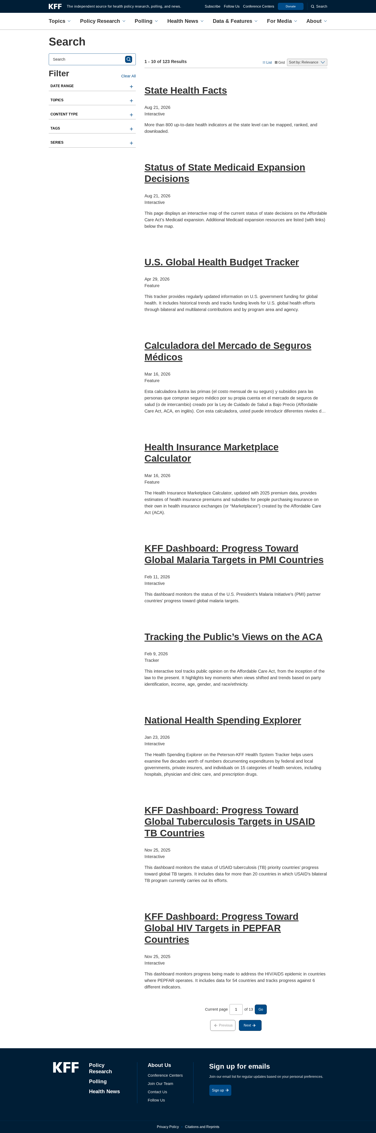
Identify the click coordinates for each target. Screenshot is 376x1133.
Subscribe (212, 6)
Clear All (128, 76)
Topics (57, 21)
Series (57, 142)
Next (247, 1025)
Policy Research (100, 21)
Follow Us (232, 6)
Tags (55, 128)
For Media (279, 21)
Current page (216, 1009)
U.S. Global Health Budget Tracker (221, 262)
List (269, 62)
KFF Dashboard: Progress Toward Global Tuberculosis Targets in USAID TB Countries (229, 822)
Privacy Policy (168, 1127)
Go (260, 1009)
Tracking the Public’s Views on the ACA (233, 636)
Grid (281, 62)
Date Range (62, 86)
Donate (291, 6)
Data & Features (232, 21)
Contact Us (157, 1092)
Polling (144, 21)
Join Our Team (160, 1083)
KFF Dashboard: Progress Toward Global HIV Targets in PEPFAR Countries (221, 928)
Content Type (64, 114)
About (314, 21)
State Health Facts (185, 90)
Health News (182, 21)
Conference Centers (258, 6)
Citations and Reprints (202, 1127)
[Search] (128, 59)
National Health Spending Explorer (222, 720)
